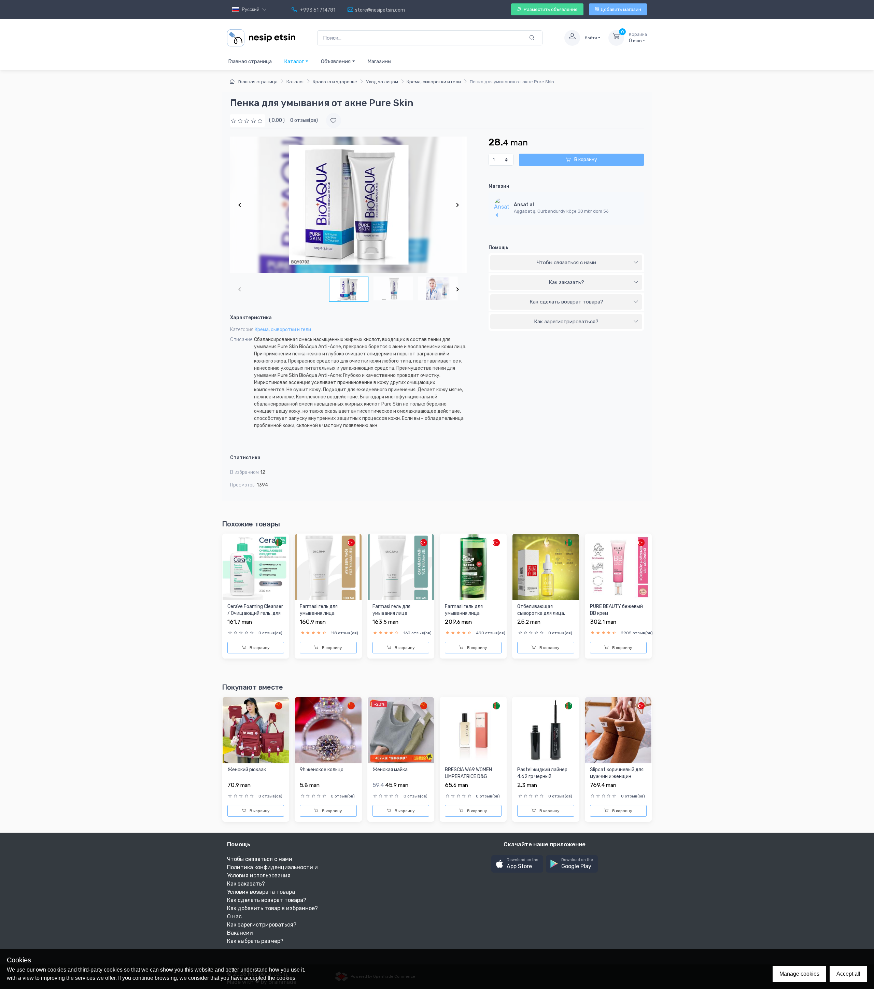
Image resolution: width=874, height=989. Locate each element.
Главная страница (250, 61)
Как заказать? (566, 282)
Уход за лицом (382, 81)
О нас (234, 916)
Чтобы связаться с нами (566, 262)
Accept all (848, 974)
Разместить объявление (550, 9)
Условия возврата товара (261, 892)
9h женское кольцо (321, 770)
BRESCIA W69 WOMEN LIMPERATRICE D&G (468, 773)
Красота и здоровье (335, 81)
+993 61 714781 (317, 10)
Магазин (499, 186)
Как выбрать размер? (255, 941)
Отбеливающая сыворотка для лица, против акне (541, 613)
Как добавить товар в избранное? (272, 908)
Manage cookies (799, 974)
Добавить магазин (621, 9)
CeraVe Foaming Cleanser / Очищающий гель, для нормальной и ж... (255, 613)
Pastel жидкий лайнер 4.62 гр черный (542, 773)
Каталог (294, 61)
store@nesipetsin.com (380, 10)
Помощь (498, 248)
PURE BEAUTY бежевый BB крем (616, 610)
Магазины (379, 61)
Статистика (245, 458)
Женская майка (390, 770)
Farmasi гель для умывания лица (319, 610)
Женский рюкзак (246, 770)
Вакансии (240, 933)
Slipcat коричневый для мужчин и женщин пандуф (617, 776)
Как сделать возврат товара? (566, 302)
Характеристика (251, 318)
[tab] (566, 263)
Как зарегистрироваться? (566, 322)
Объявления (336, 61)
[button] (517, 864)
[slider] (247, 120)
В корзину (585, 160)
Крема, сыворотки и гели (434, 81)
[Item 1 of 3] (348, 205)
